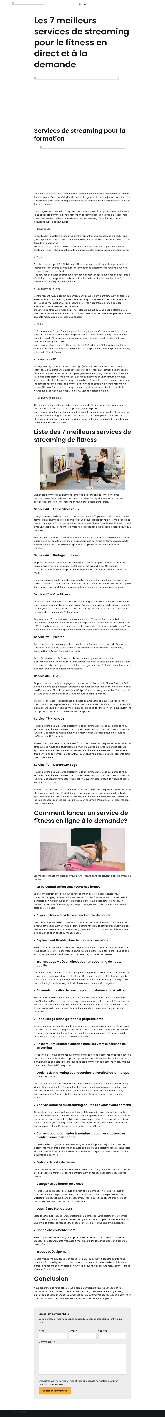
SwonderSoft (19, 1411)
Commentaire (47, 1341)
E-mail (73, 1330)
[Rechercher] (80, 4)
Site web (102, 1330)
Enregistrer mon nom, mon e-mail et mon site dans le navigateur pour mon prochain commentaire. (78, 1383)
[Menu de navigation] (84, 4)
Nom (42, 1330)
